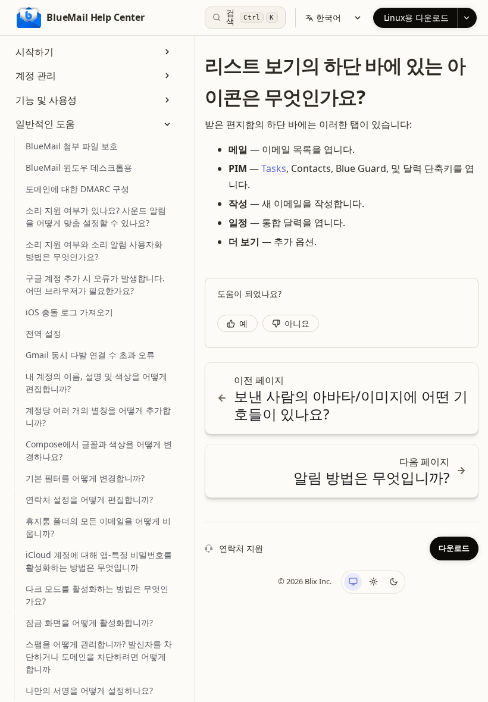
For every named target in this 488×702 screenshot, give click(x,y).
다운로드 (454, 548)
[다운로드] (467, 18)
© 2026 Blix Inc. (304, 581)
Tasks (273, 168)
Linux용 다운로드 (416, 17)
